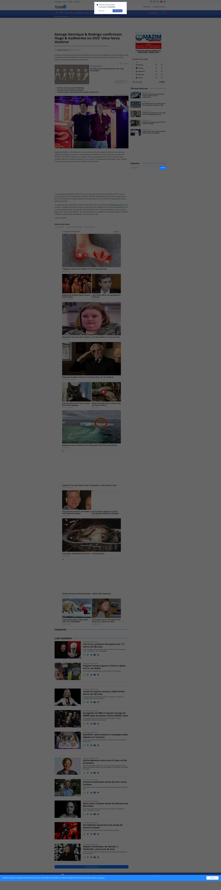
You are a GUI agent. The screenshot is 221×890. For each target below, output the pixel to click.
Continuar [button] (212, 878)
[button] (204, 878)
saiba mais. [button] (101, 878)
